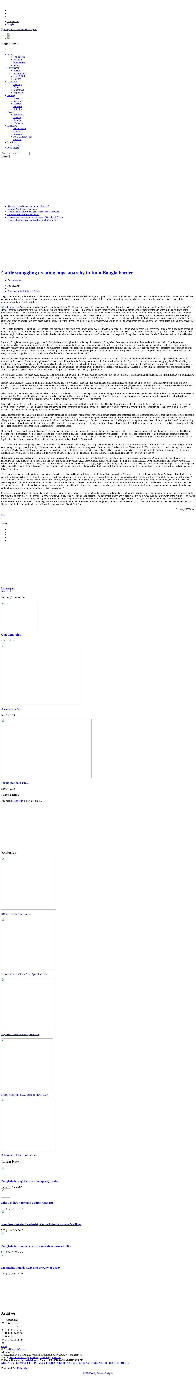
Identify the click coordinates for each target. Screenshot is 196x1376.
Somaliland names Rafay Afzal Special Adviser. (24, 974)
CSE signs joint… (12, 634)
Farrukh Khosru (29, 1360)
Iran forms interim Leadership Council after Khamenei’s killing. (41, 1224)
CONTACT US (24, 1363)
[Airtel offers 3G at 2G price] (41, 703)
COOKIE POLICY (119, 1363)
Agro (16, 87)
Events (10, 112)
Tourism (17, 103)
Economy (12, 81)
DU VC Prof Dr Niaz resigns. (15, 914)
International (19, 62)
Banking (17, 84)
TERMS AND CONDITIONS (73, 1363)
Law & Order (20, 76)
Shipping (17, 109)
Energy (17, 98)
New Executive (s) (22, 136)
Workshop (18, 123)
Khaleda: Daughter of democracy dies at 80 (28, 206)
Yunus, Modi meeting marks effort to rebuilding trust (32, 220)
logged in (18, 800)
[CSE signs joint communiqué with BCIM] (19, 628)
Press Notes (13, 147)
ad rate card (13, 21)
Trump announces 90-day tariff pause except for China (33, 211)
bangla (10, 24)
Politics (17, 70)
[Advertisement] (98, 181)
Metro (16, 65)
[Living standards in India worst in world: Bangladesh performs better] (46, 777)
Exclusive (12, 125)
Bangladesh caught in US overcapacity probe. (30, 1181)
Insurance (18, 101)
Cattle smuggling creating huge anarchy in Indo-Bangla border (67, 272)
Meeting (17, 117)
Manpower (18, 90)
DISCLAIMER (99, 1363)
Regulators (18, 92)
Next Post (6, 591)
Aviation (17, 106)
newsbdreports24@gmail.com (23, 1357)
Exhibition (18, 114)
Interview (18, 134)
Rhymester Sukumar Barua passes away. (20, 1034)
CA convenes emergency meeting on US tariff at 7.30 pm (35, 217)
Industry (11, 95)
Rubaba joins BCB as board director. (19, 1155)
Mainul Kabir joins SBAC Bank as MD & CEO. (24, 1094)
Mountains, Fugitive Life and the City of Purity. (31, 1267)
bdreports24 (16, 280)
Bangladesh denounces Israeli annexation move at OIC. (36, 1246)
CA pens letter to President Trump (23, 214)
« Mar (4, 1346)
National (17, 59)
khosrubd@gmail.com (50, 1357)
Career (16, 131)
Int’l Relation (19, 73)
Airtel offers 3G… (12, 709)
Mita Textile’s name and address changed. (27, 1202)
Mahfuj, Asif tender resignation (22, 209)
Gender (17, 79)
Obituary (17, 139)
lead (3, 514)
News (10, 54)
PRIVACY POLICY (44, 1363)
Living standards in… (15, 782)
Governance (13, 68)
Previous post (7, 588)
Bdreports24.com (17, 1349)
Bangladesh (19, 57)
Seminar (17, 120)
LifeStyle (11, 142)
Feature (17, 145)
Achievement (19, 128)
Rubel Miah (23, 1368)
